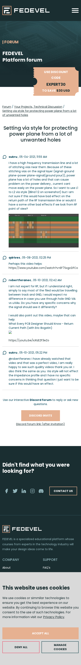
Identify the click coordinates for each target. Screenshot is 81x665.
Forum (6, 107)
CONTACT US (63, 491)
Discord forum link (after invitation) (40, 424)
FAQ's (46, 568)
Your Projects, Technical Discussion (38, 107)
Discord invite (40, 416)
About (6, 568)
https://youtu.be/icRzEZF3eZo (29, 340)
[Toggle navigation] (75, 10)
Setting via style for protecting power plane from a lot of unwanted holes (39, 113)
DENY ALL (21, 647)
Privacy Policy (53, 617)
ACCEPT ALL (40, 633)
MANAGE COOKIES (60, 647)
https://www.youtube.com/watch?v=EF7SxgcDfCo (43, 268)
